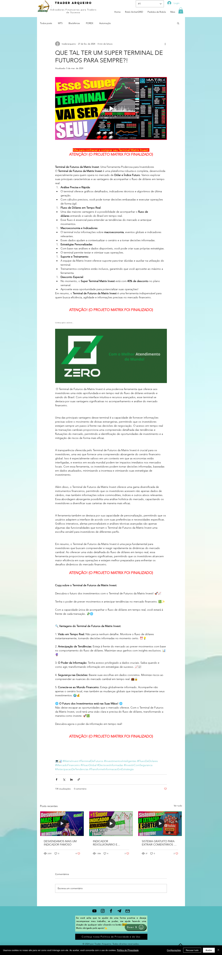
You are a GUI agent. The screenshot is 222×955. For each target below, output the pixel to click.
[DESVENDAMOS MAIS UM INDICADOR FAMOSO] (62, 823)
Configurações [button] (174, 950)
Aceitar (209, 950)
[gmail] (127, 910)
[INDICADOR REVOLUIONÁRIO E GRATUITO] (111, 823)
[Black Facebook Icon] (111, 910)
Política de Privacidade (128, 950)
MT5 (60, 23)
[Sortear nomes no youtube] (160, 823)
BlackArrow (74, 23)
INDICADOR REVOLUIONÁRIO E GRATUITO (105, 843)
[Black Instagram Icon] (102, 910)
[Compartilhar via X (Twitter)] (64, 779)
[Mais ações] (165, 44)
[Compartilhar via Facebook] (56, 779)
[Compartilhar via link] (78, 779)
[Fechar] (218, 950)
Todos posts (46, 23)
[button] (180, 10)
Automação (105, 23)
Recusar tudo (192, 950)
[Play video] (111, 108)
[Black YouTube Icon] (94, 910)
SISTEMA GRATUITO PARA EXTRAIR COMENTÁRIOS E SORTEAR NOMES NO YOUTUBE (158, 843)
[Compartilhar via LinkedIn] (71, 779)
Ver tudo (178, 805)
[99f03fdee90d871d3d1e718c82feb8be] (119, 910)
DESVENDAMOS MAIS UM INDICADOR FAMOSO (60, 843)
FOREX (89, 23)
